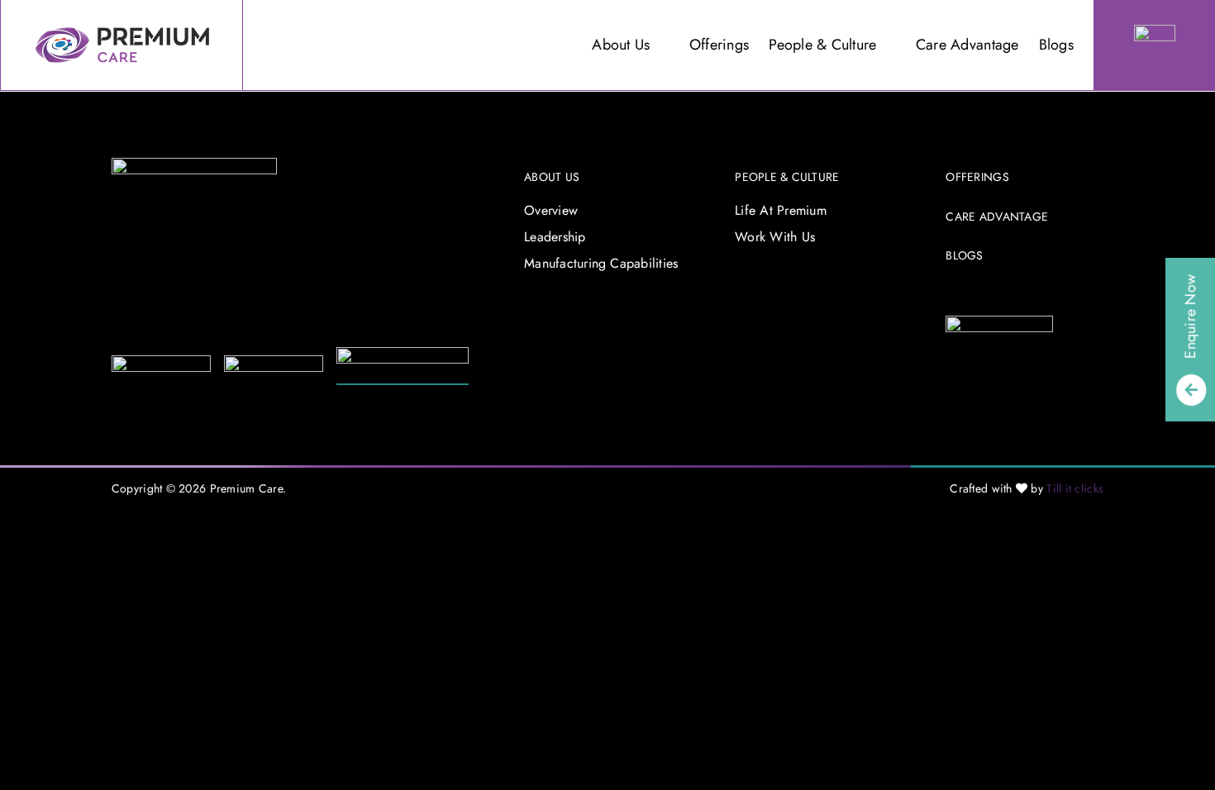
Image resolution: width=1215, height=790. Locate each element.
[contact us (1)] (1154, 32)
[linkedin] (1031, 295)
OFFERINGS (977, 177)
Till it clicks (1074, 488)
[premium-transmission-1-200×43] (161, 363)
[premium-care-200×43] (402, 354)
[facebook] (950, 295)
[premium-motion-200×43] (273, 363)
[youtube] (1004, 295)
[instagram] (978, 295)
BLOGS (964, 255)
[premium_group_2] (194, 165)
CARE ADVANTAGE (997, 216)
